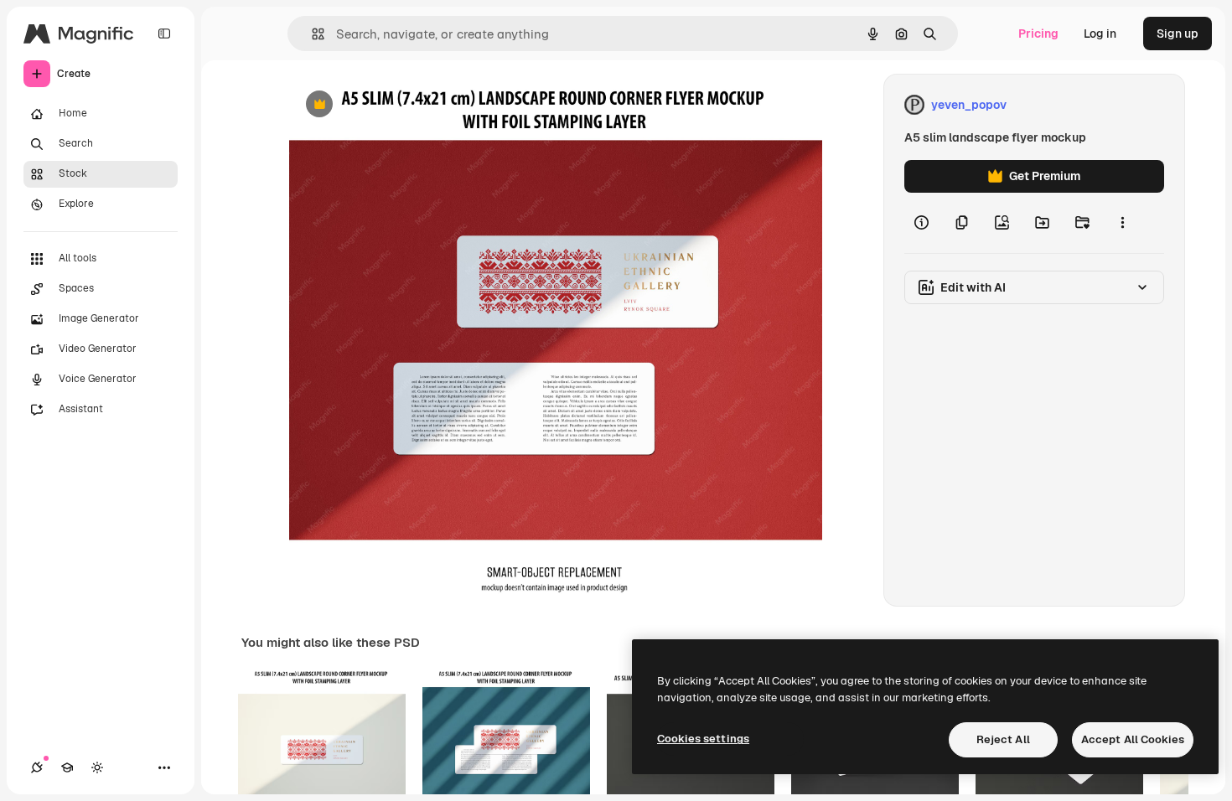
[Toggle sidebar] (164, 33)
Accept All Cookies (1132, 739)
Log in (1100, 33)
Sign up (1177, 33)
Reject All (1003, 739)
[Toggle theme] (97, 767)
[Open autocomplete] (311, 34)
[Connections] (36, 767)
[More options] (1122, 223)
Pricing (1038, 33)
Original (396, 105)
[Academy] (67, 767)
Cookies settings (703, 738)
